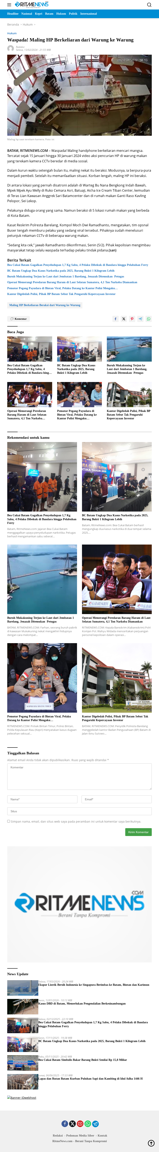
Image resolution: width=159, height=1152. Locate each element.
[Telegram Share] (140, 319)
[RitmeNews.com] (31, 4)
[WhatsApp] (87, 1124)
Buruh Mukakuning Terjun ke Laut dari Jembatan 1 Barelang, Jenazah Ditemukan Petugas (65, 276)
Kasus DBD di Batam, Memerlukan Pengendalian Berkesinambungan (82, 1003)
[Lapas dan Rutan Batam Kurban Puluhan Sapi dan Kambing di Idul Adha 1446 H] (22, 1082)
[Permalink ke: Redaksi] (10, 48)
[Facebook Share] (115, 319)
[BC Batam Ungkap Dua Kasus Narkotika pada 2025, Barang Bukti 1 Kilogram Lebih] (79, 348)
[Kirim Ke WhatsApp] (149, 319)
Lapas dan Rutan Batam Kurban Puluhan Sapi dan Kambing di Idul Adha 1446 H (90, 1078)
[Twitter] (72, 1124)
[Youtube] (80, 1124)
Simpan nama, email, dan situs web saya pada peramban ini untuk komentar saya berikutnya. (76, 821)
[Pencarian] (149, 4)
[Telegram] (95, 1124)
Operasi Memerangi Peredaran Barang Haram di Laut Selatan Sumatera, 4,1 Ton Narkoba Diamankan (72, 282)
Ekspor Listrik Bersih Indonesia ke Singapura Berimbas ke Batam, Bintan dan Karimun (93, 984)
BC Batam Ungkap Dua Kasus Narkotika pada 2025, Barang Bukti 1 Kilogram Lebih (60, 270)
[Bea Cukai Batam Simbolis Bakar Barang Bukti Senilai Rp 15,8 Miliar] (22, 1063)
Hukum (12, 33)
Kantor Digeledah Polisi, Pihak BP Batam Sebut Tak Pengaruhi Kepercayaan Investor (61, 294)
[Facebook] (64, 1124)
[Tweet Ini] (124, 319)
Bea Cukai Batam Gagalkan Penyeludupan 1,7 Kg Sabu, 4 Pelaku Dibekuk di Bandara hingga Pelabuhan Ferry (77, 264)
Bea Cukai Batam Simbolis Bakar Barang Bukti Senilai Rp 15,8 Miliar (82, 1059)
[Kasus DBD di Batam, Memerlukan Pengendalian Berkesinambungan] (22, 1006)
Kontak (102, 1135)
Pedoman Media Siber (80, 1135)
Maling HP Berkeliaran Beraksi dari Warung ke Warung (44, 305)
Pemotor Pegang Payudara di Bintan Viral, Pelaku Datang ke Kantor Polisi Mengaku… (62, 288)
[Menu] (10, 4)
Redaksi (20, 47)
